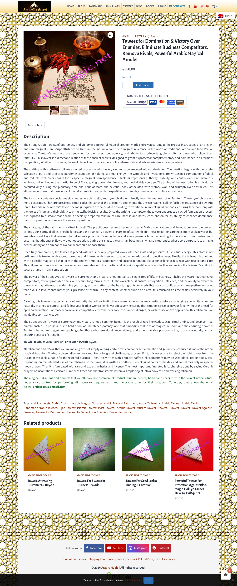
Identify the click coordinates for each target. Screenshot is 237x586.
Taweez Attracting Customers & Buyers (41, 483)
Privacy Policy (116, 559)
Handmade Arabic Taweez (40, 408)
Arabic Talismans (149, 403)
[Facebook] (189, 6)
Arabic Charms (61, 403)
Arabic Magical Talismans (120, 403)
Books (150, 6)
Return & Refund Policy (141, 559)
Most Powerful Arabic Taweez (116, 408)
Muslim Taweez (146, 408)
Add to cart (143, 85)
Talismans (96, 6)
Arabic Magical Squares (87, 403)
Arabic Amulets (40, 403)
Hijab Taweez (67, 408)
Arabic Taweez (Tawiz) (141, 36)
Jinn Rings (113, 6)
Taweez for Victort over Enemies (87, 412)
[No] (233, 580)
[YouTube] (195, 6)
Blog (139, 6)
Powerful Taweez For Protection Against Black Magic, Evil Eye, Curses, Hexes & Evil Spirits (191, 487)
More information (133, 580)
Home (70, 6)
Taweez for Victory (121, 412)
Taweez (128, 6)
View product (36, 499)
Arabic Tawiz (190, 403)
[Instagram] (201, 6)
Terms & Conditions (74, 559)
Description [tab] (35, 125)
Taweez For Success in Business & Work (91, 483)
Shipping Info (97, 559)
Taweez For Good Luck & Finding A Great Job (141, 483)
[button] (110, 35)
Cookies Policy (166, 559)
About (162, 6)
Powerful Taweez (168, 408)
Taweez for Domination (50, 412)
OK (148, 580)
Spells (81, 6)
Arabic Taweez (171, 403)
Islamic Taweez (87, 408)
